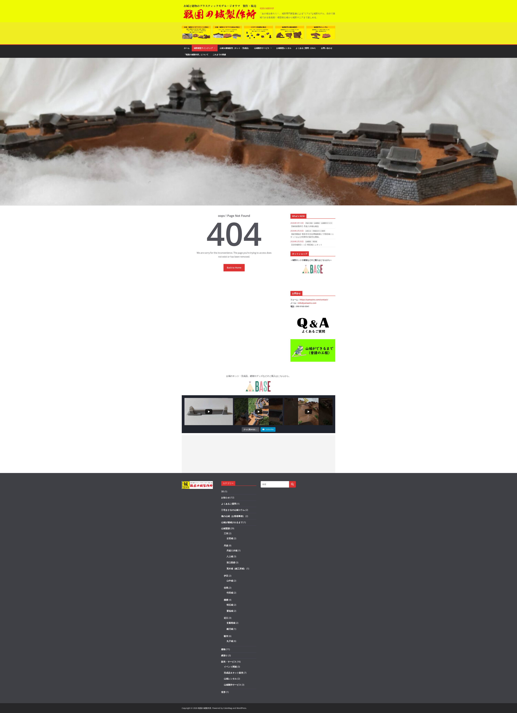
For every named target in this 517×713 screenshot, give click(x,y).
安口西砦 (231, 562)
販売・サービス (228, 661)
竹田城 (230, 592)
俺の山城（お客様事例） (233, 516)
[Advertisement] (258, 454)
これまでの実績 (219, 54)
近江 (226, 617)
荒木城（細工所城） (236, 568)
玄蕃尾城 (231, 622)
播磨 (226, 599)
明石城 (315, 241)
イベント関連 (230, 666)
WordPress (241, 708)
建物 (223, 649)
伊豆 (226, 575)
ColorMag (227, 708)
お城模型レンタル (283, 48)
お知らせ (308, 231)
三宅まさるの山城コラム (233, 509)
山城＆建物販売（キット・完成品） (235, 48)
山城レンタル (230, 678)
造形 (223, 691)
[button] (214, 48)
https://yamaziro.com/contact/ (314, 299)
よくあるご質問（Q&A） (306, 48)
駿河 (226, 636)
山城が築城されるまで (232, 522)
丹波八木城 (309, 223)
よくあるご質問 (228, 503)
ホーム (187, 48)
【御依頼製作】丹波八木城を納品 (304, 226)
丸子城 (230, 641)
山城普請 (316, 223)
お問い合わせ (326, 48)
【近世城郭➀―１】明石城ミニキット (306, 244)
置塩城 (230, 610)
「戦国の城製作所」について (196, 54)
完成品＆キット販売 (319, 231)
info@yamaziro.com (307, 303)
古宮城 (230, 538)
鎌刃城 (230, 628)
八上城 (230, 556)
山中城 (230, 580)
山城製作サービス (261, 48)
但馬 (226, 587)
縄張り (224, 655)
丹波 (226, 545)
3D (222, 491)
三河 (226, 533)
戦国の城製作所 (267, 8)
